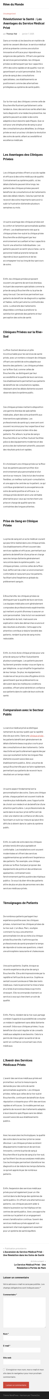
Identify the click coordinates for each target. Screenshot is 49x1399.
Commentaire (10, 1294)
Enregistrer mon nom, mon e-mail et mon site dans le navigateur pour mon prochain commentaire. (23, 1373)
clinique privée (36, 735)
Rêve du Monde (13, 4)
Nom (6, 1334)
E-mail (6, 1345)
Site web (7, 1357)
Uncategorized (9, 13)
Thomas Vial (11, 34)
